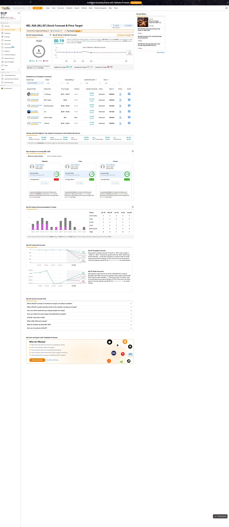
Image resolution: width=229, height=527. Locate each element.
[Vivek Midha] (29, 112)
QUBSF (52, 137)
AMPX (30, 137)
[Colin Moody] (29, 100)
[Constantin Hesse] (29, 123)
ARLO (93, 137)
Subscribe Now (37, 360)
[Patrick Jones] (29, 94)
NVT (115, 137)
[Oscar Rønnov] (29, 117)
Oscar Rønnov (39, 165)
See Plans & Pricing (52, 360)
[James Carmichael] (29, 106)
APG (72, 137)
